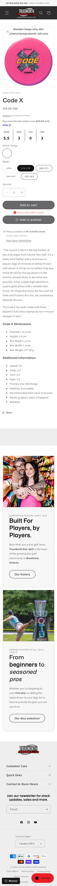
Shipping (6, 115)
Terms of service (21, 876)
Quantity (7, 184)
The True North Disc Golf (17, 3)
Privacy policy (44, 871)
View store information (18, 240)
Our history (22, 574)
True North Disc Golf (27, 867)
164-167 (13, 177)
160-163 (29, 176)
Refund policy (28, 871)
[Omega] (7, 153)
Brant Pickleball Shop (39, 3)
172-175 (25, 168)
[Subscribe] (46, 809)
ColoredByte (12, 871)
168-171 (44, 168)
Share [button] (9, 412)
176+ (11, 168)
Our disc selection (27, 718)
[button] (7, 13)
